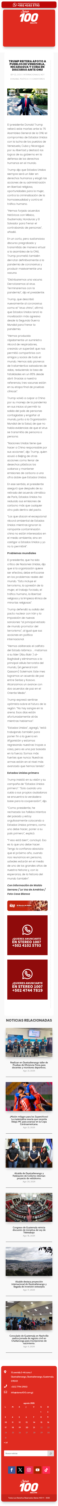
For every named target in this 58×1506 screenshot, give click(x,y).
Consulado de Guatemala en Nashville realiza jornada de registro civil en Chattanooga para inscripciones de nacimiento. (29, 1339)
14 (34, 1422)
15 (41, 1422)
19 (20, 1427)
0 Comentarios (37, 78)
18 (13, 1427)
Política (24, 78)
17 (6, 1427)
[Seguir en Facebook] (11, 1470)
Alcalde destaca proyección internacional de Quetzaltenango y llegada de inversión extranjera (29, 1284)
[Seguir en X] (20, 1470)
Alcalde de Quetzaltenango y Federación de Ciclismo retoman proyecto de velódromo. (29, 1176)
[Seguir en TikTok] (46, 1470)
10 (6, 1422)
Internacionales (31, 74)
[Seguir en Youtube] (37, 1470)
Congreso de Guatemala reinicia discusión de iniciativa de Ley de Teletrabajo (29, 1230)
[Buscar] (50, 1453)
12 (20, 1422)
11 (12, 1422)
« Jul (6, 1442)
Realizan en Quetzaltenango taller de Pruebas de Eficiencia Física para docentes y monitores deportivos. (29, 1065)
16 (48, 1422)
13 (27, 1422)
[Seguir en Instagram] (29, 1470)
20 (27, 1427)
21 (34, 1427)
